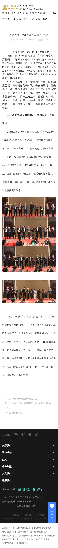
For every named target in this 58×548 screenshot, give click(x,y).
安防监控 (51, 535)
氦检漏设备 (7, 535)
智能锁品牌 (25, 528)
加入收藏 (40, 515)
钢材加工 (39, 539)
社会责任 (25, 14)
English (52, 13)
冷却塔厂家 (41, 535)
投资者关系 (38, 14)
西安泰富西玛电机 (40, 532)
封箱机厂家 (7, 539)
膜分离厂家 (27, 532)
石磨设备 (47, 539)
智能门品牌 (7, 532)
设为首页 (28, 515)
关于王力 (7, 14)
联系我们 (45, 14)
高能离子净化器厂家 (27, 535)
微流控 (15, 535)
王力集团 (16, 528)
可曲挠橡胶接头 (21, 543)
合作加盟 (31, 14)
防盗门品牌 (17, 532)
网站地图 (15, 515)
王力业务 (13, 14)
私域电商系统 (7, 543)
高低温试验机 (28, 539)
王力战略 (19, 14)
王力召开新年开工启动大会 (25, 399)
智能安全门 (46, 528)
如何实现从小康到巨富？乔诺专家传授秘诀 (32, 403)
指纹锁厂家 (36, 528)
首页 (3, 14)
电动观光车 (17, 539)
